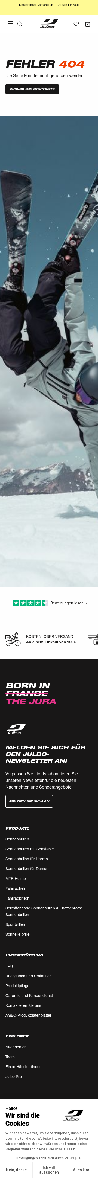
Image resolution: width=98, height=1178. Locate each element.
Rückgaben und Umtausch (28, 975)
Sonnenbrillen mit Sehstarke (29, 849)
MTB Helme (15, 878)
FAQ (9, 966)
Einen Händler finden (23, 1066)
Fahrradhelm (16, 888)
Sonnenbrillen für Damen (26, 868)
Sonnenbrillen (17, 839)
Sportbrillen (15, 924)
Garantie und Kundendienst (29, 995)
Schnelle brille (17, 934)
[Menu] (10, 23)
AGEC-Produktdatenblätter (28, 1015)
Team (10, 1056)
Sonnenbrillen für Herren (26, 858)
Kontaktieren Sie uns (23, 1005)
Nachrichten (16, 1047)
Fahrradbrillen (17, 898)
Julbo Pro (13, 1076)
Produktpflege (17, 985)
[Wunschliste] (76, 24)
